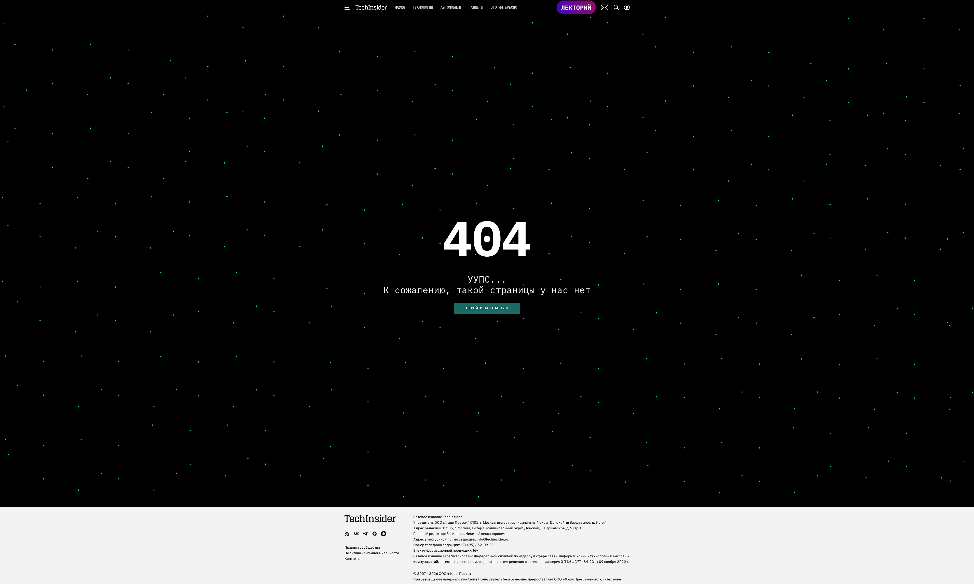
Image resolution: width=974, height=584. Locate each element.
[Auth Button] (627, 7)
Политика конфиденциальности (372, 553)
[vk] (356, 533)
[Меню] (347, 7)
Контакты (353, 559)
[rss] (347, 533)
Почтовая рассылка (604, 7)
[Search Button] (616, 7)
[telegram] (365, 533)
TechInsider (371, 7)
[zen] (374, 533)
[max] (383, 533)
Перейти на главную (487, 308)
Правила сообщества (362, 548)
